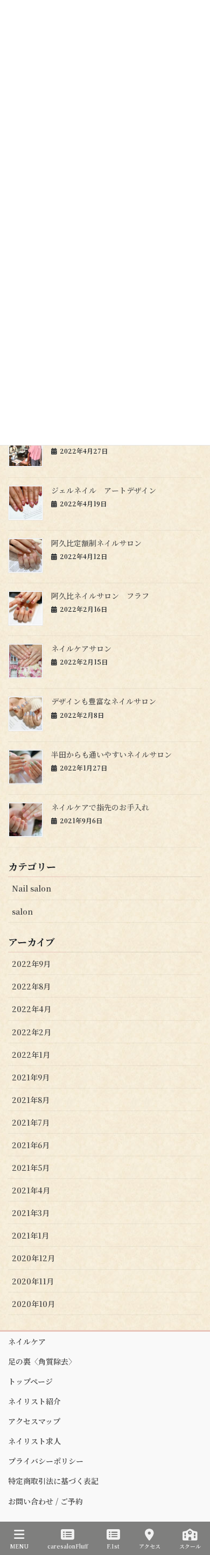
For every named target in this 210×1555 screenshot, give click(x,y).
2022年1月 (31, 1054)
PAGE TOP (193, 1506)
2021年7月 (31, 1122)
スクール (190, 1546)
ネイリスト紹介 (34, 1401)
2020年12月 (33, 1258)
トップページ (30, 1381)
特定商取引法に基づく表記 (53, 1480)
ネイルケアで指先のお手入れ (100, 807)
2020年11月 (33, 1281)
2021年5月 (31, 1167)
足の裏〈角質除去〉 (42, 1361)
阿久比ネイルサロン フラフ (100, 595)
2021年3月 (31, 1212)
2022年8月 (31, 986)
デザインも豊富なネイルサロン (103, 701)
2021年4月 (31, 1190)
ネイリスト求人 (34, 1441)
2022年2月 (31, 1032)
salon (22, 911)
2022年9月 (31, 963)
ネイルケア (27, 1341)
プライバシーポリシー (45, 1460)
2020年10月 (33, 1303)
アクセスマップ (34, 1421)
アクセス (149, 1546)
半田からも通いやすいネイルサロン (111, 754)
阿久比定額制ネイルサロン (96, 543)
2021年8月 (31, 1099)
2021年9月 (31, 1077)
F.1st (113, 1546)
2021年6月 (31, 1145)
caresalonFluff (67, 1546)
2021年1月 (30, 1235)
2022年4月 (31, 1008)
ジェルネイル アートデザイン (103, 490)
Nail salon (31, 888)
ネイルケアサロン (81, 648)
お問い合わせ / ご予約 (45, 1501)
